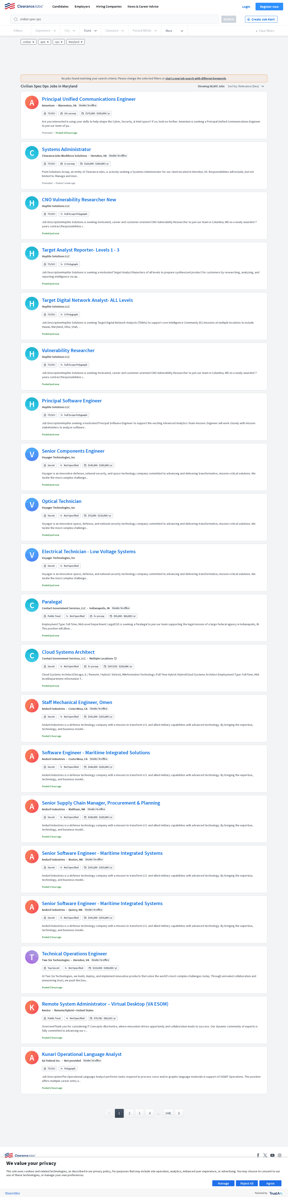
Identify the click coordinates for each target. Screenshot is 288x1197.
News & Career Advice (143, 6)
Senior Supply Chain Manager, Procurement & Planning (101, 802)
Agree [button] (270, 1183)
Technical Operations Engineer (74, 953)
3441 (168, 1113)
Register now (269, 6)
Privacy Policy (12, 1192)
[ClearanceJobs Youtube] (272, 1155)
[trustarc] (276, 1192)
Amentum (48, 105)
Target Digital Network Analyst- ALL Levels (87, 300)
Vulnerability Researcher (68, 350)
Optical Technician (61, 501)
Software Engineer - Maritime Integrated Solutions (96, 752)
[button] (90, 31)
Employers (82, 6)
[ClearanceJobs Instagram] (279, 1155)
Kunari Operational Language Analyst (82, 1054)
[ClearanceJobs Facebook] (258, 1155)
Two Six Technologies (56, 960)
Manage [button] (223, 1183)
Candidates (60, 6)
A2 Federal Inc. (51, 1060)
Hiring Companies (109, 6)
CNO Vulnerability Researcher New (79, 199)
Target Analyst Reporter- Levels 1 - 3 (80, 249)
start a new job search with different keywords (196, 78)
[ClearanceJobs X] (265, 1155)
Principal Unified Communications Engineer (89, 99)
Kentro (46, 1010)
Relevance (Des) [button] (249, 86)
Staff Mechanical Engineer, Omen (77, 702)
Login (246, 6)
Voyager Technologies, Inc (58, 457)
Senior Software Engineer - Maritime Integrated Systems (102, 853)
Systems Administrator (66, 149)
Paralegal (52, 601)
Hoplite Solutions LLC (56, 206)
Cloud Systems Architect (68, 652)
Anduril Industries (53, 709)
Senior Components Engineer (73, 451)
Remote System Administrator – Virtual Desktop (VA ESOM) (105, 1004)
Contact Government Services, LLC (64, 608)
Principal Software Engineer (72, 400)
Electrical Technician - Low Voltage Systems (89, 551)
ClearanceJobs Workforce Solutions (64, 156)
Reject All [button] (246, 1183)
